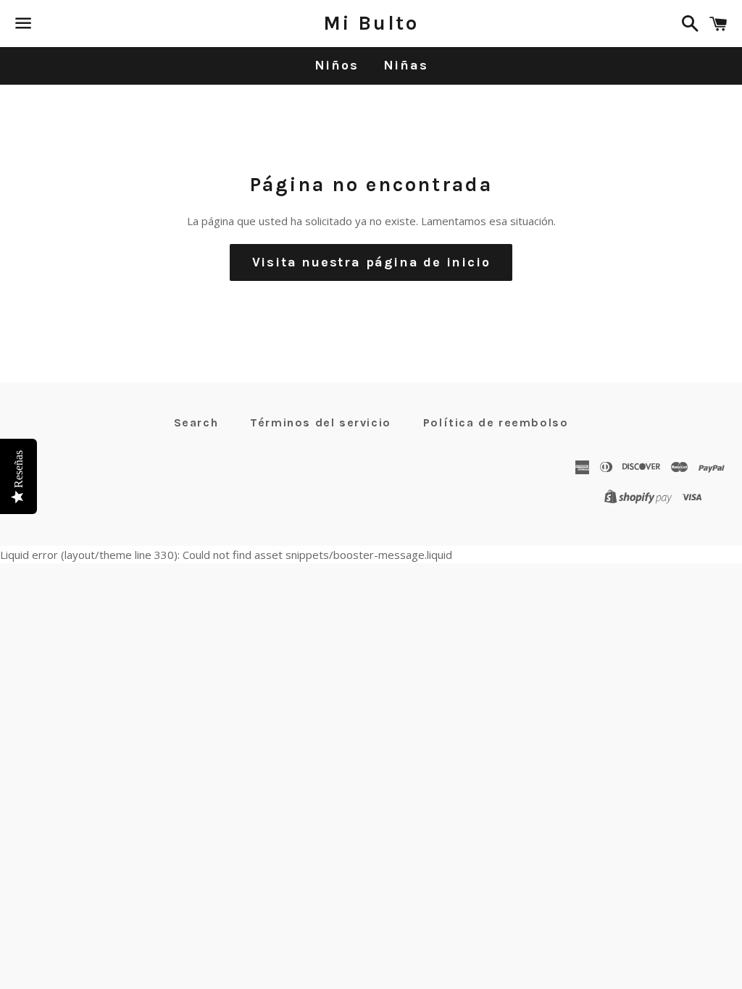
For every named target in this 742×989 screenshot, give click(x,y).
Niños (336, 65)
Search (196, 422)
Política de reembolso (496, 422)
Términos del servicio (320, 422)
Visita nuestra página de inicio (371, 262)
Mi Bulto (371, 23)
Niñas (405, 65)
